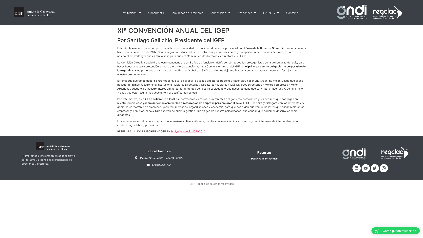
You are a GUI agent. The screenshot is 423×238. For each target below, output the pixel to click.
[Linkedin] (356, 168)
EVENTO (269, 13)
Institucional (129, 13)
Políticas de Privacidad (264, 158)
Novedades (244, 13)
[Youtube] (366, 168)
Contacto (292, 13)
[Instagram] (384, 168)
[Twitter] (375, 168)
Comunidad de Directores (187, 13)
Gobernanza (156, 13)
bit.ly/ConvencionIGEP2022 (188, 131)
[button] (395, 230)
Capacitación (218, 13)
